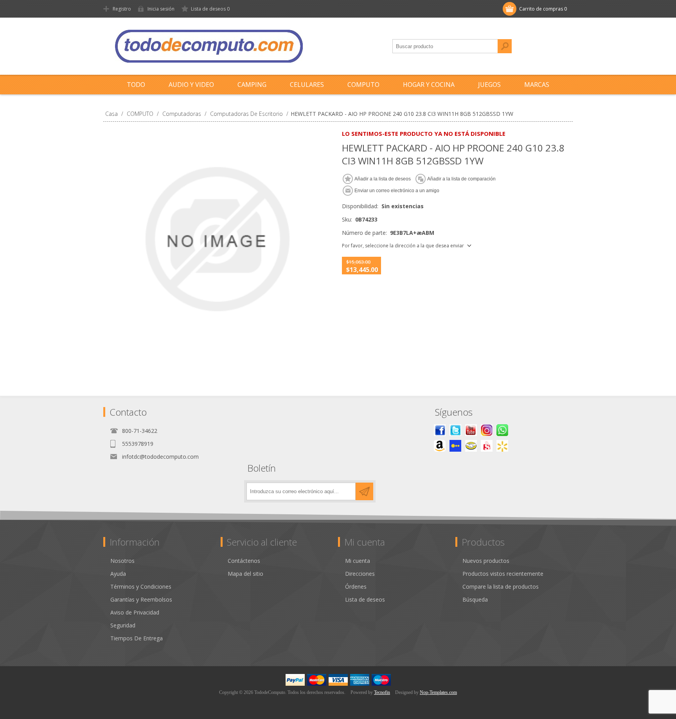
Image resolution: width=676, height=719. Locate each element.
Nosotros (122, 560)
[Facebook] (440, 430)
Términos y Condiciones (140, 586)
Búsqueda (505, 46)
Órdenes (356, 586)
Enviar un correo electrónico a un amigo (396, 190)
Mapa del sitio (245, 573)
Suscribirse (364, 491)
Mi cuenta (357, 560)
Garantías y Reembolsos (141, 599)
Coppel (455, 446)
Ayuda (118, 573)
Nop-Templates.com (438, 692)
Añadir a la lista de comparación (461, 179)
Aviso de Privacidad (134, 612)
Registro (122, 8)
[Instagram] (487, 430)
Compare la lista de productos (500, 586)
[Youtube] (471, 430)
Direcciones (360, 573)
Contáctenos (244, 560)
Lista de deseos (365, 599)
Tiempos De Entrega (136, 638)
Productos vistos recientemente (502, 573)
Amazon (440, 446)
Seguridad (122, 625)
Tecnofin (382, 692)
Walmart (502, 446)
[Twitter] (455, 430)
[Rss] (502, 430)
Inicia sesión (160, 8)
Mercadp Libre (471, 446)
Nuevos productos (485, 560)
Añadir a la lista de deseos (382, 179)
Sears (487, 446)
